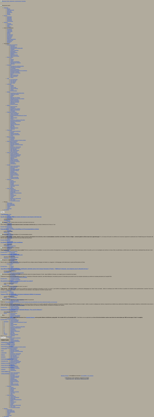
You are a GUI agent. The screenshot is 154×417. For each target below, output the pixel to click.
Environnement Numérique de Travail (18, 322)
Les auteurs (6, 416)
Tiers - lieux (12, 406)
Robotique (12, 369)
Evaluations (12, 258)
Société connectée (14, 383)
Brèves (8, 220)
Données (12, 345)
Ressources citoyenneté (15, 353)
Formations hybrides (14, 278)
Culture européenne (14, 397)
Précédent (6, 321)
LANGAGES (3, 352)
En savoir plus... (4, 226)
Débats (8, 215)
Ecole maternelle (10, 410)
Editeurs (9, 239)
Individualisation (13, 259)
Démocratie (12, 398)
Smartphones (13, 330)
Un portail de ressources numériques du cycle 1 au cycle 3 (17, 281)
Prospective (9, 336)
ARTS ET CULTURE (5, 344)
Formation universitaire (15, 279)
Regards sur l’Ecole (14, 381)
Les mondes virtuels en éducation (17, 326)
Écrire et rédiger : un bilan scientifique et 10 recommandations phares (20, 229)
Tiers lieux (12, 392)
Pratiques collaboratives (15, 327)
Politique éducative (14, 340)
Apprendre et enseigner (12, 251)
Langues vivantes (14, 295)
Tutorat (11, 284)
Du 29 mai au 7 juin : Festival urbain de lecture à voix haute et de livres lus (21, 216)
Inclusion (12, 403)
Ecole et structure (14, 373)
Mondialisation (13, 379)
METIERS (3, 357)
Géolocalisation (13, 324)
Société (8, 371)
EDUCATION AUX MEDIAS (7, 346)
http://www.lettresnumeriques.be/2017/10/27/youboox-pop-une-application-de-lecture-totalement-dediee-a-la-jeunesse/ (31, 302)
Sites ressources (13, 358)
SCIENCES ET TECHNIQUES (7, 367)
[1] (25, 276)
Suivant (5, 334)
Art (10, 265)
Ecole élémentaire (11, 412)
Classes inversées (14, 321)
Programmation (13, 297)
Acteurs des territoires (15, 372)
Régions (12, 389)
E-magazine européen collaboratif (10, 254)
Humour (12, 293)
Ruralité (12, 390)
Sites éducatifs (13, 355)
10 (4, 332)
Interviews (9, 217)
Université (9, 415)
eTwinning (12, 335)
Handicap (12, 378)
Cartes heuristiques (14, 320)
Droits (11, 303)
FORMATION (4, 348)
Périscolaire (9, 409)
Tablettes (12, 332)
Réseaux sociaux (14, 311)
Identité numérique (14, 306)
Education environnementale (16, 351)
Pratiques (9, 233)
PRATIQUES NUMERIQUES (7, 359)
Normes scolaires (14, 380)
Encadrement (10, 241)
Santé (11, 382)
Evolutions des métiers (15, 315)
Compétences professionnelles (17, 272)
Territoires (9, 386)
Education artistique (14, 350)
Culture (11, 267)
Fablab (11, 323)
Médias (8, 298)
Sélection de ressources (12, 348)
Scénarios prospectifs (15, 341)
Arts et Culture (10, 263)
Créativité (12, 256)
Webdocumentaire (14, 334)
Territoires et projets (14, 385)
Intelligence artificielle (15, 362)
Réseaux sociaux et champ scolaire (18, 346)
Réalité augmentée (14, 367)
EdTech (8, 240)
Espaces (12, 339)
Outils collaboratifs (14, 281)
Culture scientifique (14, 360)
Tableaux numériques (15, 331)
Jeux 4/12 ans (13, 287)
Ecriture (12, 291)
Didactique (9, 223)
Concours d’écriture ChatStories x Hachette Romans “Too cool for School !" (21, 309)
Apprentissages (13, 253)
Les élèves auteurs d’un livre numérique (12, 242)
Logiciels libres (13, 363)
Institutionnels (10, 247)
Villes (11, 394)
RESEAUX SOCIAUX (5, 363)
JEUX (2, 350)
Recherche (9, 226)
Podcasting (12, 328)
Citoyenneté (13, 396)
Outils (8, 232)
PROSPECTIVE (4, 361)
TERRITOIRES (4, 371)
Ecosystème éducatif (14, 376)
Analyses (9, 230)
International (13, 388)
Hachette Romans (30, 317)
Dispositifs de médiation (15, 269)
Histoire (12, 352)
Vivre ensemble (10, 395)
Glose (11, 317)
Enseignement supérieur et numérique (18, 277)
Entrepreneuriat (13, 313)
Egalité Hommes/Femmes (15, 399)
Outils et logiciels (14, 366)
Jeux (8, 285)
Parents (8, 249)
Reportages (6, 272)
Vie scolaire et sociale (15, 407)
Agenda (9, 221)
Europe (11, 387)
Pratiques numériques (12, 318)
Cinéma (12, 266)
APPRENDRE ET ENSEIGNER (8, 342)
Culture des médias (14, 300)
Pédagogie (9, 225)
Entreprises (9, 243)
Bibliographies (13, 349)
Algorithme (12, 344)
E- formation (13, 275)
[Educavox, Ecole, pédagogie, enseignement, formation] (13, 1)
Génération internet (14, 377)
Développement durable (15, 361)
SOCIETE (3, 369)
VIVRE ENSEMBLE (5, 373)
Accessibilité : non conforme (87, 375)
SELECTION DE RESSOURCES (8, 365)
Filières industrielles (11, 245)
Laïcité (11, 404)
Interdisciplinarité (14, 261)
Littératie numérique (14, 308)
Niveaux (5, 408)
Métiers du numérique (15, 316)
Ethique (12, 400)
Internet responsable (14, 307)
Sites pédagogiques (14, 357)
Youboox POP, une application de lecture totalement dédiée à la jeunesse (21, 294)
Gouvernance (13, 401)
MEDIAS (3, 354)
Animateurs (9, 235)
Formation (9, 271)
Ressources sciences (15, 354)
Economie (12, 374)
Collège (9, 413)
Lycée (8, 414)
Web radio (12, 333)
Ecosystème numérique (15, 337)
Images (11, 325)
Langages (9, 290)
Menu (2, 212)
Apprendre (12, 252)
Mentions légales (64, 375)
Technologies (10, 227)
